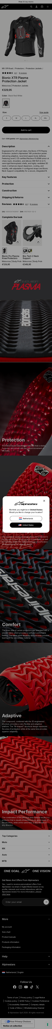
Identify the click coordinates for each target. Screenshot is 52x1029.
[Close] (44, 500)
